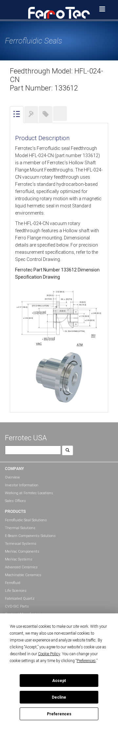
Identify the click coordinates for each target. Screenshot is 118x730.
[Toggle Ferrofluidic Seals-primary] (102, 9)
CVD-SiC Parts (17, 606)
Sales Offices (15, 501)
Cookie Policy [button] (49, 654)
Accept (59, 680)
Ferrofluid (12, 583)
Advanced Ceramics (21, 567)
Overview (12, 477)
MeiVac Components (22, 551)
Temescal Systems (20, 544)
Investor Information (21, 485)
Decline (59, 697)
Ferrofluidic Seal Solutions (26, 520)
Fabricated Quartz (19, 598)
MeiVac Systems (18, 559)
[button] (59, 12)
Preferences (59, 714)
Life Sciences (16, 591)
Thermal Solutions (20, 528)
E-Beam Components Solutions (30, 536)
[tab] (17, 114)
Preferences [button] (86, 660)
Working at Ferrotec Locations (29, 493)
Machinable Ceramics (23, 575)
